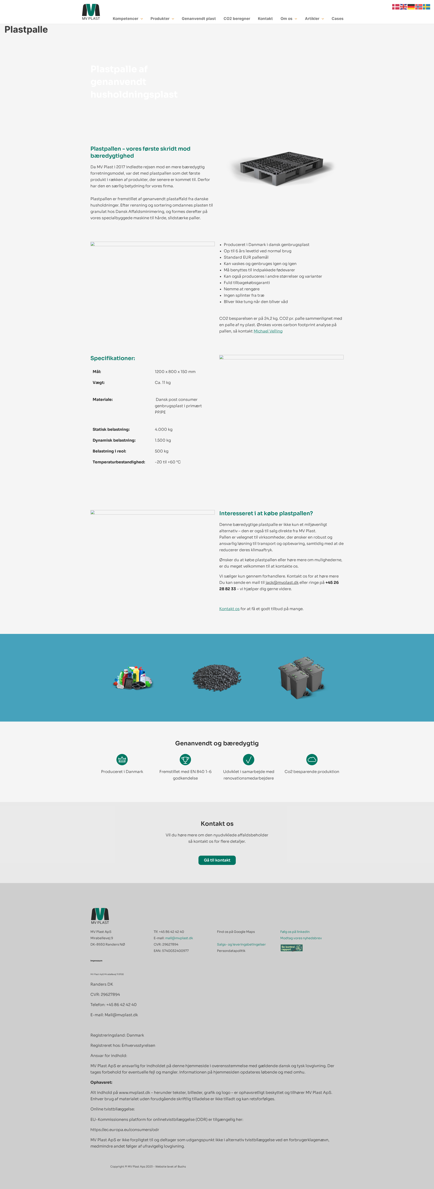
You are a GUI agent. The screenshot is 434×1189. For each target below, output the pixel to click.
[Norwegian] (419, 6)
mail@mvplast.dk (179, 938)
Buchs (182, 1166)
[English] (404, 6)
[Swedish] (427, 6)
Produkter (160, 18)
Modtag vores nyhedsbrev (301, 938)
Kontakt (265, 18)
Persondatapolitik (231, 951)
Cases (338, 18)
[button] (140, 19)
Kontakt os (229, 609)
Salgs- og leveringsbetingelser (241, 944)
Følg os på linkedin (295, 932)
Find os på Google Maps (236, 932)
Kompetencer (125, 18)
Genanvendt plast (199, 18)
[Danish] (396, 6)
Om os (286, 18)
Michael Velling (268, 331)
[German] (411, 6)
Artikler (312, 18)
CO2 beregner (237, 18)
